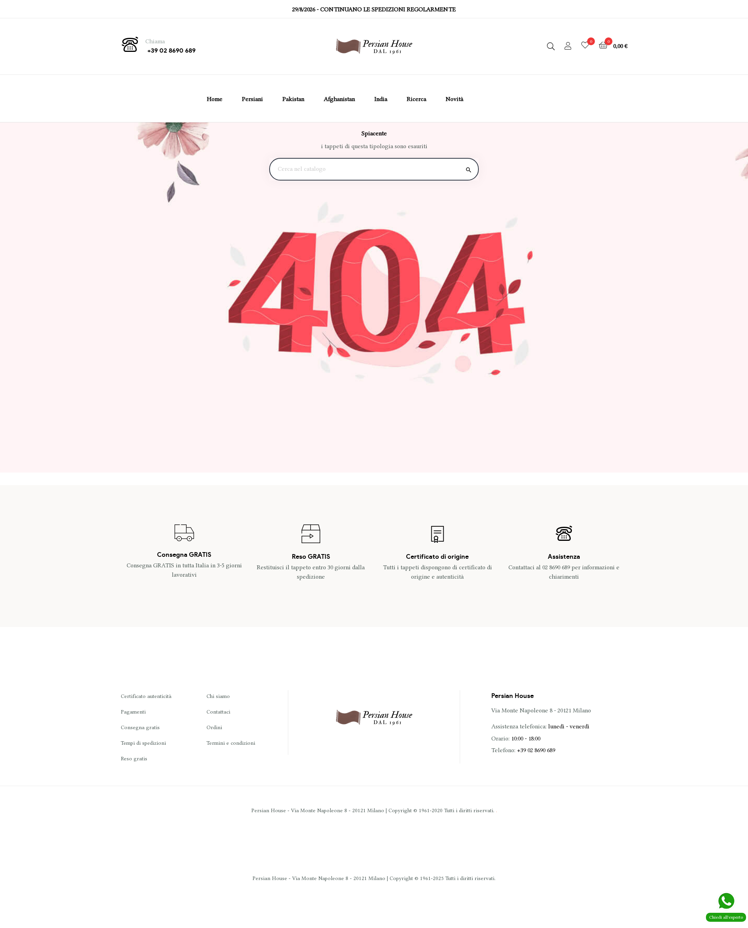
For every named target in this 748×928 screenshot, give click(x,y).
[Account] (568, 46)
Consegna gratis (140, 727)
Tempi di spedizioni (143, 743)
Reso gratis (134, 758)
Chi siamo (218, 696)
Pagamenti (133, 711)
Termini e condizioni (230, 743)
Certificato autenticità (146, 696)
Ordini (214, 727)
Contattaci (218, 711)
